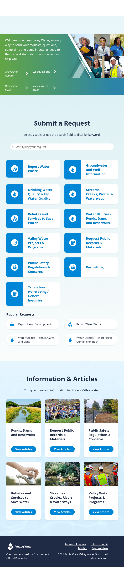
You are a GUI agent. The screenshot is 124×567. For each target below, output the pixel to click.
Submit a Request (75, 544)
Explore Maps (100, 548)
